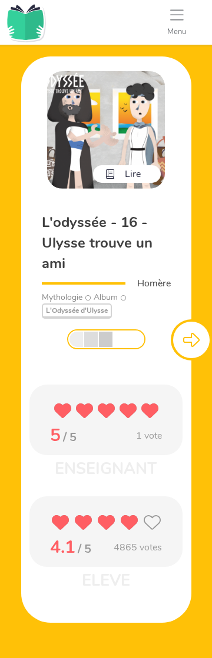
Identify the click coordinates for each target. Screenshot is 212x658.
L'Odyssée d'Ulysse (77, 310)
